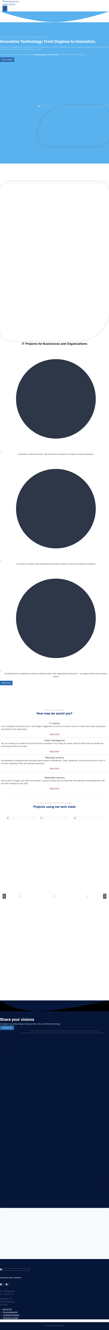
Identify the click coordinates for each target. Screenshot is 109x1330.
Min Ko (6, 1309)
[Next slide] (104, 896)
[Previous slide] (4, 896)
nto (10, 1309)
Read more (54, 734)
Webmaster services (54, 777)
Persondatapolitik (10, 1312)
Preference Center (10, 1318)
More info (6, 683)
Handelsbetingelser (11, 1315)
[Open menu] (5, 8)
